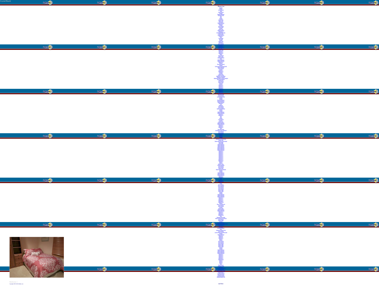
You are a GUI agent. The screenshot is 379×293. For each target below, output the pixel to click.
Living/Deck (220, 27)
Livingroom (221, 19)
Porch (221, 182)
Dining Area (221, 20)
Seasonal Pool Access (221, 217)
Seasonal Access (221, 266)
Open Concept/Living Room (221, 218)
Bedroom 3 (221, 53)
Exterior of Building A (220, 268)
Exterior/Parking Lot (221, 277)
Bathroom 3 (221, 93)
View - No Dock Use (221, 204)
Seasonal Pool (221, 269)
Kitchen (220, 7)
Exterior (220, 118)
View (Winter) (221, 184)
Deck (221, 37)
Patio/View (221, 74)
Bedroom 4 (221, 156)
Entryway (221, 267)
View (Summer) (221, 185)
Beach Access (221, 265)
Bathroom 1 (221, 70)
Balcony (221, 63)
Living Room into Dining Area (221, 232)
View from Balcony (221, 64)
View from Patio (221, 129)
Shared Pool (221, 80)
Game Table (221, 142)
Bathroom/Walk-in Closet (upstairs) (221, 78)
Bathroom (221, 91)
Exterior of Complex (221, 271)
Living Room (221, 9)
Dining (221, 8)
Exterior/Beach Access (221, 270)
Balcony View (221, 164)
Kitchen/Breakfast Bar (221, 32)
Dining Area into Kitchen (221, 169)
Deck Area (221, 21)
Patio (221, 128)
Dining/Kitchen (221, 44)
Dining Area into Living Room (221, 141)
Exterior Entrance (221, 165)
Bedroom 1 (221, 51)
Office (221, 54)
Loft (221, 104)
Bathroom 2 (221, 62)
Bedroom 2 (221, 24)
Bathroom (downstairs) (220, 76)
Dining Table (220, 190)
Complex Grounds (221, 273)
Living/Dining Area (221, 96)
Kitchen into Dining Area (221, 139)
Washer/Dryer (221, 181)
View (221, 16)
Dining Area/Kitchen (221, 108)
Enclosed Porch (221, 15)
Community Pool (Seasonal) (221, 130)
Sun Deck (221, 39)
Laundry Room (221, 75)
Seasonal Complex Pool (221, 230)
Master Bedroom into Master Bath (221, 223)
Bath (221, 11)
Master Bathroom (220, 14)
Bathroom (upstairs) (221, 77)
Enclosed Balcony (220, 100)
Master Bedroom (221, 22)
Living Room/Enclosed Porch (221, 66)
